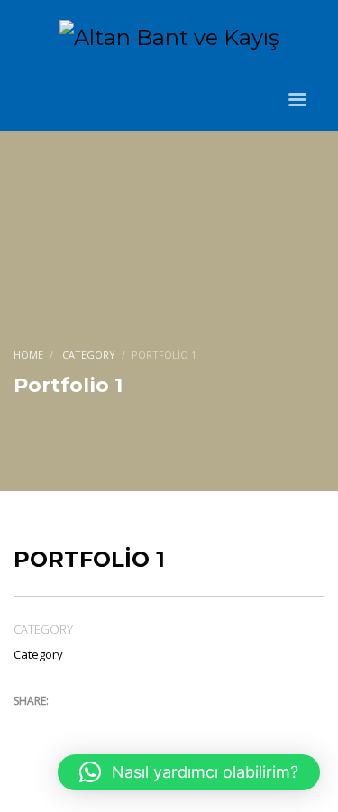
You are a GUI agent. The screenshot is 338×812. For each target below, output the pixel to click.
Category (38, 654)
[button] (189, 772)
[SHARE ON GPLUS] (90, 724)
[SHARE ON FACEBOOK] (58, 724)
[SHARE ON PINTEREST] (121, 724)
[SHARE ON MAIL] (153, 724)
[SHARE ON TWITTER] (27, 725)
